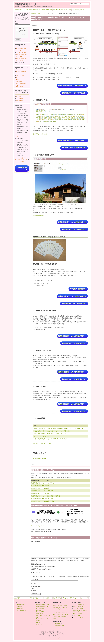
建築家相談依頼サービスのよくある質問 (43, 498)
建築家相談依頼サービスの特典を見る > (74, 93)
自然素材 (64, 605)
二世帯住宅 (58, 609)
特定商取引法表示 (77, 613)
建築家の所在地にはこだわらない (42, 569)
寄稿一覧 (38, 622)
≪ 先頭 (21, 158)
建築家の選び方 (20, 62)
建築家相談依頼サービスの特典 (40, 488)
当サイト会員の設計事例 (42, 606)
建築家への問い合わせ (39, 458)
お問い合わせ (19, 86)
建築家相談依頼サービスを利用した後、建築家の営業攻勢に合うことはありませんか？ (59, 428)
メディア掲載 (76, 615)
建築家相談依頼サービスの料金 (40, 493)
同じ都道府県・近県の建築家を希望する (43, 566)
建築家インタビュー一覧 (42, 613)
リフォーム (64, 607)
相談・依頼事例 (57, 598)
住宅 (54, 609)
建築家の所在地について (38, 564)
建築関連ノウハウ (40, 610)
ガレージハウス (57, 611)
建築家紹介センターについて (80, 610)
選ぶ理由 (18, 96)
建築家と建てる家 (57, 605)
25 (26, 160)
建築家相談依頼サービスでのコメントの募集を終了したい (50, 433)
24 (23, 160)
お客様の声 (49, 9)
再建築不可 (64, 612)
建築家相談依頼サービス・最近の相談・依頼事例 (45, 496)
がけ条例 (66, 614)
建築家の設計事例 (38, 216)
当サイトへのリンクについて (42, 436)
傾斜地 (55, 607)
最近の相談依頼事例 (21, 84)
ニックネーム (35, 579)
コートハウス (64, 616)
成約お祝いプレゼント (22, 610)
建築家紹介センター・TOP (21, 9)
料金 (62, 9)
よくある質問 (67, 9)
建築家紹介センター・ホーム (39, 13)
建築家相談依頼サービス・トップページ (43, 483)
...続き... (55, 618)
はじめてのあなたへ (21, 52)
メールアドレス (36, 572)
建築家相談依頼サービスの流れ (37, 9)
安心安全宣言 (75, 9)
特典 (17, 77)
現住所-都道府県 (36, 586)
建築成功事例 (20, 608)
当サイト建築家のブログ (42, 608)
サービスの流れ (20, 75)
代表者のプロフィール (78, 604)
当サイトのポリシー (78, 606)
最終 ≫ (22, 161)
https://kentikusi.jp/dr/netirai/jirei (39, 526)
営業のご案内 (76, 612)
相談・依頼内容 (36, 541)
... (17, 136)
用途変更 (55, 616)
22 (19, 160)
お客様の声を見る (22, 168)
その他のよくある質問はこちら (42, 443)
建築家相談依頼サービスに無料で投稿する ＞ (72, 85)
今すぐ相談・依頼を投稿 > (78, 289)
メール (17, 23)
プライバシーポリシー (78, 608)
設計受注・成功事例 (59, 625)
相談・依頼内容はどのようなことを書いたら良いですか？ (50, 439)
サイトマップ (84, 598)
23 (21, 160)
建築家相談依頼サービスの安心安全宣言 (43, 501)
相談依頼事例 (56, 9)
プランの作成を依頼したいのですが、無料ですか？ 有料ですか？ (53, 431)
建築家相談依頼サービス (23, 604)
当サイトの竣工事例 (41, 612)
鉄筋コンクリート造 (58, 614)
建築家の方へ (58, 623)
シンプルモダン (57, 612)
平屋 (59, 616)
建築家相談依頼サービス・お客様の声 (42, 491)
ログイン (82, 9)
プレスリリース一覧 (78, 617)
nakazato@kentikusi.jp (54, 638)
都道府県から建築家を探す (41, 134)
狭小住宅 (59, 607)
